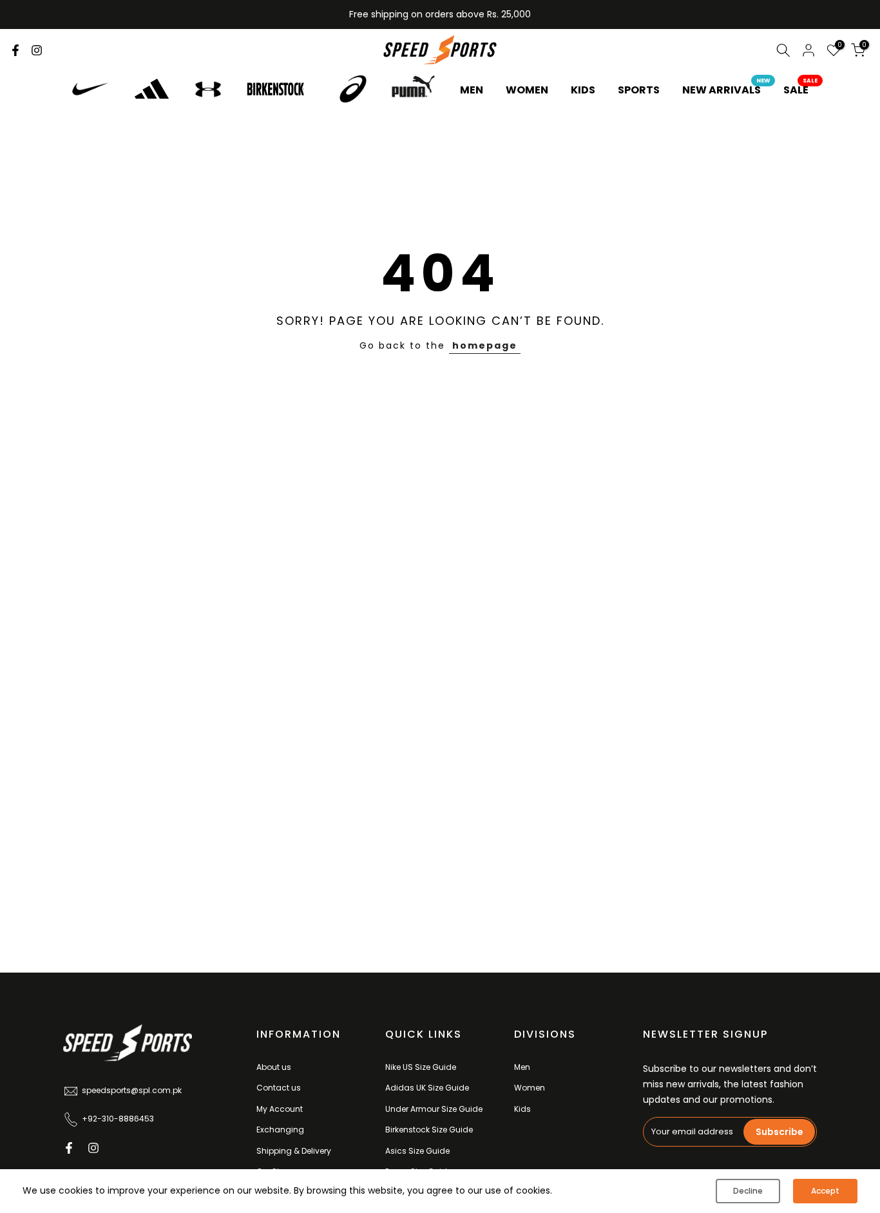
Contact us (278, 1087)
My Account (279, 1108)
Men (522, 1067)
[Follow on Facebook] (15, 50)
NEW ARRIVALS (726, 89)
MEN (471, 89)
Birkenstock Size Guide (429, 1129)
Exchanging (280, 1129)
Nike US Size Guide (420, 1067)
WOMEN (527, 89)
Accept (825, 1190)
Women (529, 1087)
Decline (748, 1190)
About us (273, 1067)
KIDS (583, 89)
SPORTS (639, 89)
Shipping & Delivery (293, 1150)
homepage (484, 345)
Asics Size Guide (417, 1150)
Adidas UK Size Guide (427, 1087)
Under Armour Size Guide (434, 1108)
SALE (800, 89)
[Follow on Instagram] (37, 50)
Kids (522, 1108)
